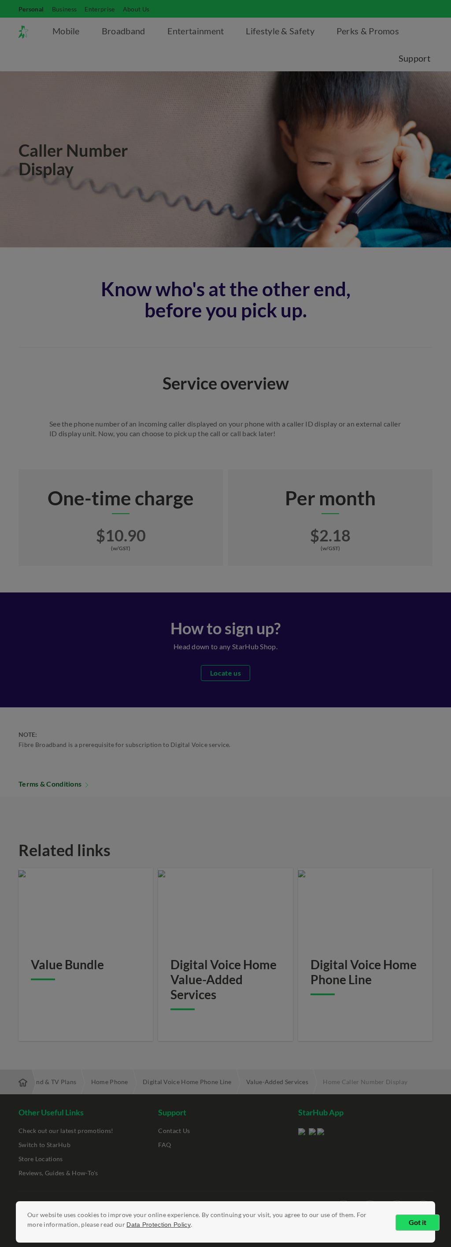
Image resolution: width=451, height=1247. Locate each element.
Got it (417, 1222)
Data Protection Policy (158, 1224)
